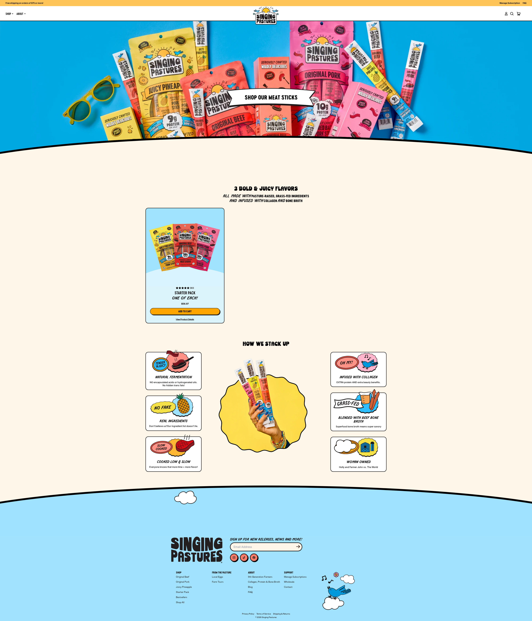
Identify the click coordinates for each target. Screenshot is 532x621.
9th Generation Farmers (260, 576)
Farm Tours (217, 581)
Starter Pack (182, 592)
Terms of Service (263, 614)
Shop (178, 572)
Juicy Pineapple (184, 587)
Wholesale (289, 581)
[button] (512, 14)
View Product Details (185, 319)
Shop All (180, 602)
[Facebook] (244, 558)
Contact (288, 587)
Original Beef (182, 576)
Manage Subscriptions (295, 576)
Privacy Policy (248, 614)
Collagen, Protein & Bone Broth (264, 581)
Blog (250, 587)
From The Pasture (221, 572)
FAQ (524, 3)
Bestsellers (181, 597)
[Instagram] (234, 558)
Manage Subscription (510, 3)
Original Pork (182, 581)
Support (288, 572)
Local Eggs (217, 576)
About (251, 572)
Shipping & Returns (281, 614)
